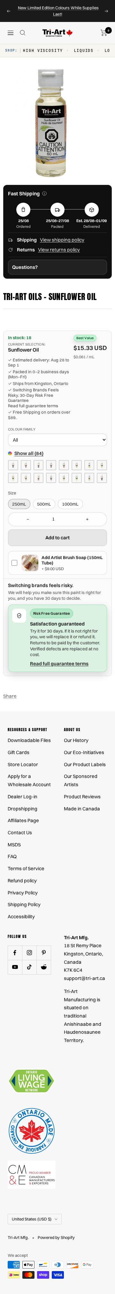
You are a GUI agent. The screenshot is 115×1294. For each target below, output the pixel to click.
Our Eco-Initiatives (84, 752)
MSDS (14, 845)
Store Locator (23, 764)
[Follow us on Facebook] (15, 953)
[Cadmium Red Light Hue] (39, 478)
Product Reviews (82, 797)
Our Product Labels (85, 764)
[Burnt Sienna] (26, 465)
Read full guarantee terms (33, 405)
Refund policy (22, 881)
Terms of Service (26, 868)
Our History (76, 740)
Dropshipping (22, 809)
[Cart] (104, 33)
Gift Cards (18, 752)
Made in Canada (82, 809)
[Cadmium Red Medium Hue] (51, 478)
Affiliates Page (23, 820)
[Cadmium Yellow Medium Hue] (89, 478)
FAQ (12, 856)
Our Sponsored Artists (80, 780)
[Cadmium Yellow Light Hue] (77, 478)
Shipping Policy (24, 904)
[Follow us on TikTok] (29, 967)
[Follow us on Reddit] (43, 967)
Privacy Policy (23, 893)
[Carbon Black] (102, 478)
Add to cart (57, 538)
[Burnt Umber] (39, 465)
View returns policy (59, 250)
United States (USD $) (31, 1218)
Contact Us (20, 832)
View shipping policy (62, 240)
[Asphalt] (13, 465)
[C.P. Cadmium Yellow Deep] (77, 465)
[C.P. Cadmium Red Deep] (51, 465)
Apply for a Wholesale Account (29, 780)
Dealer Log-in (22, 797)
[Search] (23, 33)
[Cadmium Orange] (26, 478)
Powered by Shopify (56, 1237)
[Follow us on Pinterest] (43, 953)
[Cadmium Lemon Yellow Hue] (13, 478)
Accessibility (21, 916)
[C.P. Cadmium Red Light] (64, 465)
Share (10, 696)
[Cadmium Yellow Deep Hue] (64, 478)
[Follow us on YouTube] (15, 967)
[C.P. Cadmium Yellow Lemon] (89, 465)
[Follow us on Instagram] (29, 953)
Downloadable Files (29, 740)
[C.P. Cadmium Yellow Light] (102, 465)
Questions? (25, 267)
